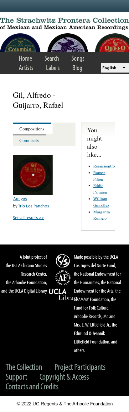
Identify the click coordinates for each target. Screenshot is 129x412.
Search (51, 58)
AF (64, 278)
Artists (26, 67)
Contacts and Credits (32, 386)
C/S (64, 260)
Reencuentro (104, 166)
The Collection (24, 366)
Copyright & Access (64, 376)
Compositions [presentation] (31, 129)
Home (25, 58)
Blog (77, 67)
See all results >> (28, 217)
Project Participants (80, 366)
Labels (53, 67)
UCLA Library (64, 294)
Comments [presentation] (29, 140)
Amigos (20, 198)
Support (16, 376)
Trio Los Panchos (33, 206)
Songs (78, 58)
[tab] (33, 128)
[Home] (64, 24)
